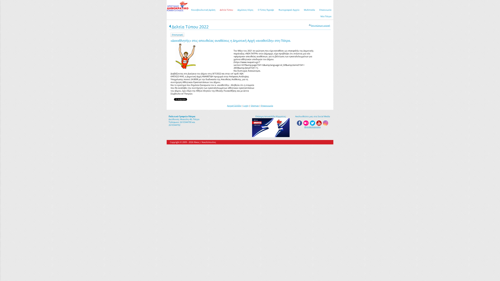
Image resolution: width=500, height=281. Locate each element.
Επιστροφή (177, 34)
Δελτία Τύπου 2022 (190, 27)
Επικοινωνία (267, 105)
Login (246, 105)
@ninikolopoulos (312, 127)
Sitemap (255, 105)
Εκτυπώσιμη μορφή (320, 25)
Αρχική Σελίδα (234, 105)
